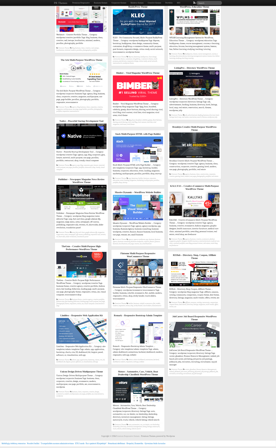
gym (91, 165)
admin (131, 360)
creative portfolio (98, 299)
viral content (142, 122)
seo (141, 244)
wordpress (210, 117)
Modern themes (137, 3)
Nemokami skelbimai (116, 443)
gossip (150, 120)
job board (177, 372)
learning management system (197, 56)
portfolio (94, 50)
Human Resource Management (206, 369)
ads (186, 115)
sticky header (138, 306)
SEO (178, 3)
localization (60, 50)
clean (83, 48)
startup (124, 182)
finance (152, 242)
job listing (191, 372)
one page (75, 109)
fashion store (60, 301)
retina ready (143, 61)
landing (126, 180)
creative (88, 48)
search (199, 117)
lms (213, 56)
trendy (98, 167)
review (171, 307)
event (122, 180)
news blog (188, 243)
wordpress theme (128, 63)
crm (101, 360)
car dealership (154, 425)
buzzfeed (138, 120)
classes (195, 54)
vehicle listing (126, 429)
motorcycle (156, 427)
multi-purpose (61, 167)
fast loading (69, 301)
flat (154, 303)
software (78, 362)
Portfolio (169, 3)
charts (97, 360)
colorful (142, 303)
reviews (103, 234)
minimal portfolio (179, 243)
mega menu (60, 234)
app (78, 165)
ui (82, 362)
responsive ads (95, 234)
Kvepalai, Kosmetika (134, 443)
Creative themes (154, 3)
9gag (130, 120)
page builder (83, 109)
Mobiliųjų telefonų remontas (14, 443)
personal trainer (197, 243)
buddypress (144, 57)
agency (74, 107)
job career (184, 372)
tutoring (190, 58)
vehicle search (136, 429)
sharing (115, 122)
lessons (209, 56)
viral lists (150, 122)
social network (152, 61)
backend (156, 360)
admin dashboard (139, 360)
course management (204, 54)
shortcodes (62, 237)
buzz (133, 120)
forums (185, 56)
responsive (65, 111)
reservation (193, 117)
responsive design (132, 61)
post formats (123, 61)
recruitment (187, 374)
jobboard (212, 372)
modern (73, 50)
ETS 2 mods (79, 443)
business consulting (124, 242)
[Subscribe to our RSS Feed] (194, 3)
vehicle (119, 429)
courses (214, 54)
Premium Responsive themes (128, 436)
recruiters (172, 374)
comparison (214, 302)
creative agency (87, 299)
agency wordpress (139, 239)
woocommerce (117, 63)
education (178, 56)
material (102, 165)
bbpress (131, 57)
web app (136, 362)
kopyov (68, 362)
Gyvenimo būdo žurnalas (155, 443)
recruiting (179, 374)
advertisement (192, 115)
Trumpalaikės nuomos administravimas (57, 443)
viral (129, 122)
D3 (104, 360)
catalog (199, 302)
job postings (205, 372)
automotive (136, 425)
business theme (77, 299)
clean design (152, 57)
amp (73, 232)
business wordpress (137, 242)
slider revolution (71, 237)
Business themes (100, 3)
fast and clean (80, 232)
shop (93, 167)
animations (149, 360)
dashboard (116, 362)
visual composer (89, 304)
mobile (158, 303)
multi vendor (210, 304)
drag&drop (136, 59)
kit (65, 362)
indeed (171, 372)
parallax (79, 50)
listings (171, 117)
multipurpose (67, 109)
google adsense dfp (91, 232)
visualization (88, 362)
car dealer (146, 425)
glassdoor (193, 369)
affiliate (187, 302)
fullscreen (76, 301)
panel (73, 362)
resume (136, 244)
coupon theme (174, 304)
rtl (57, 237)
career (187, 369)
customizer (129, 59)
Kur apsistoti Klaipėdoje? (96, 443)
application (84, 360)
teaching (185, 58)
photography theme (62, 304)
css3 (92, 48)
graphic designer (181, 241)
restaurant (88, 167)
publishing (86, 234)
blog (73, 48)
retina (79, 304)
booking (200, 115)
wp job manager (197, 374)
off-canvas (79, 234)
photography (87, 50)
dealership (116, 427)
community (206, 302)
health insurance (193, 241)
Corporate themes (119, 3)
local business (123, 244)
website (141, 362)
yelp (216, 117)
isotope (96, 48)
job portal (197, 372)
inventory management (134, 427)
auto (130, 425)
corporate (93, 107)
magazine (59, 109)
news (66, 234)
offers (216, 304)
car (141, 425)
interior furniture (204, 241)
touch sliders (147, 306)
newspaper (72, 234)
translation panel (82, 237)
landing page (84, 301)
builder (140, 178)
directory (212, 115)
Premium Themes (64, 48)
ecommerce (205, 239)
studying (178, 58)
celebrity (145, 120)
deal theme (182, 304)
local (176, 117)
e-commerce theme (147, 59)
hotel (217, 115)
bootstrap (137, 57)
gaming (177, 176)
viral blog (134, 122)
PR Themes (60, 2)
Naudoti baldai (33, 443)
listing (145, 427)
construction (204, 174)
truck (114, 429)
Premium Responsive (81, 3)
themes (204, 117)
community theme (119, 59)
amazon (193, 302)
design (97, 392)
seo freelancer (173, 245)
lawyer (96, 165)
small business (147, 244)
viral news (123, 124)
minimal (67, 50)
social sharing (122, 122)
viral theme (131, 124)
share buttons (157, 120)
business (77, 48)
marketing (140, 180)
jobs (216, 372)
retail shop (214, 243)
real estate (185, 117)
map (179, 117)
